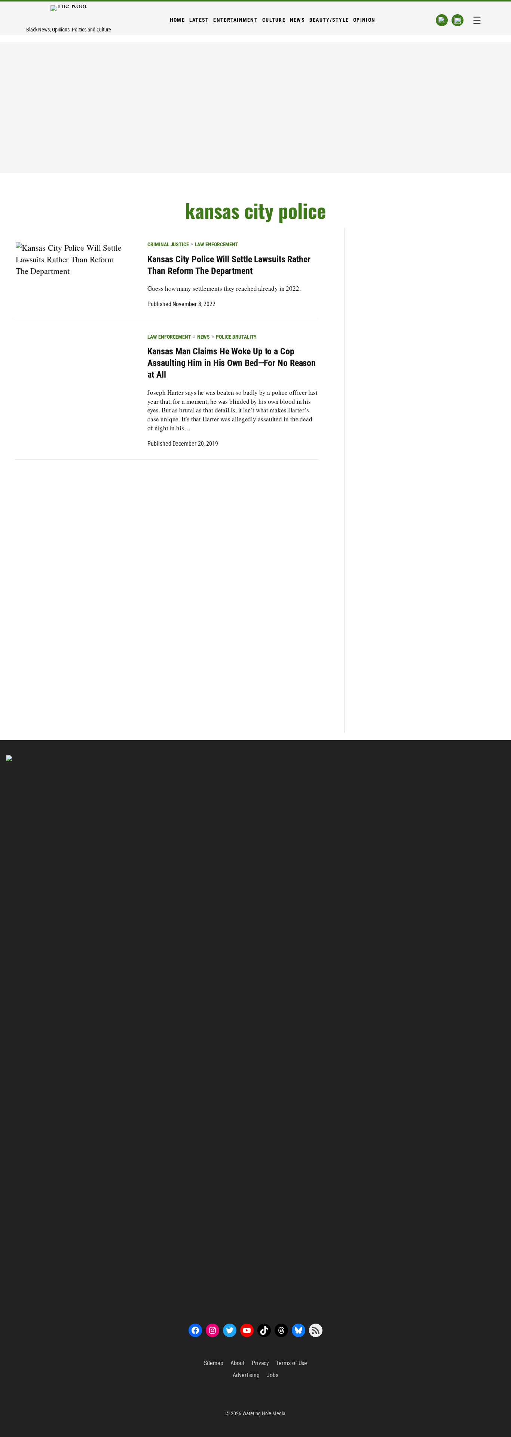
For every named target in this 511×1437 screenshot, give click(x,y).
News (203, 337)
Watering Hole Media (263, 1413)
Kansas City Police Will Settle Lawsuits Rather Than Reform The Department (228, 265)
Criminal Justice (168, 244)
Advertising (246, 1375)
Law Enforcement (216, 244)
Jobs (272, 1375)
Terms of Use (291, 1363)
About (237, 1363)
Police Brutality (236, 337)
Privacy (260, 1363)
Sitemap (213, 1363)
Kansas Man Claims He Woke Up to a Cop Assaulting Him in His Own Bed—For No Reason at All (231, 363)
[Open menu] (477, 20)
